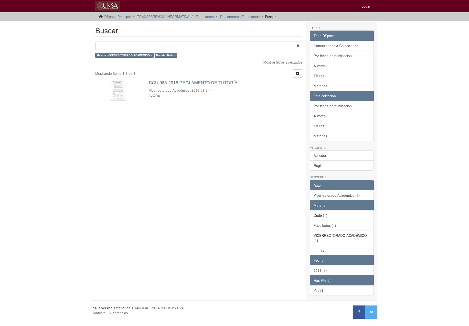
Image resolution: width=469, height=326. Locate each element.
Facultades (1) (325, 225)
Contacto (99, 312)
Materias (320, 85)
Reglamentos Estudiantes (240, 16)
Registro (320, 165)
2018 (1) (320, 270)
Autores (320, 65)
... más (319, 250)
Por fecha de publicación (333, 55)
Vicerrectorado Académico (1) (337, 195)
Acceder (320, 155)
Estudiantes (205, 16)
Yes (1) (319, 290)
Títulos (319, 75)
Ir (298, 45)
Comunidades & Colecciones (336, 45)
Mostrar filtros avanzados (282, 62)
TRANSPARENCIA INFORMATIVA (163, 16)
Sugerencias (118, 312)
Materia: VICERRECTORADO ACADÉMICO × (124, 55)
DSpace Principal (117, 16)
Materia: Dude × (166, 55)
